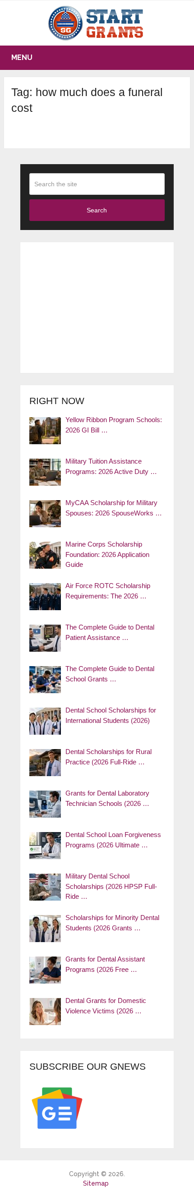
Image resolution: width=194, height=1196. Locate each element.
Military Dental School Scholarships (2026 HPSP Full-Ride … (111, 886)
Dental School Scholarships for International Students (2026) (110, 715)
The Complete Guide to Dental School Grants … (109, 674)
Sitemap (96, 1183)
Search (97, 210)
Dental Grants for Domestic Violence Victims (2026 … (105, 1006)
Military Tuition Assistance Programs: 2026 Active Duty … (111, 466)
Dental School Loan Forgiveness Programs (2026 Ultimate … (113, 840)
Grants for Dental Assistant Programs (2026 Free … (105, 964)
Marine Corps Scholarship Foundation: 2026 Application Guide (107, 554)
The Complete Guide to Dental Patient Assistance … (109, 632)
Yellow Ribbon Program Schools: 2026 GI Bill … (113, 425)
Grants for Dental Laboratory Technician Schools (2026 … (107, 798)
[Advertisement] (97, 307)
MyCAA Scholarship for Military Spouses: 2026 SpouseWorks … (113, 508)
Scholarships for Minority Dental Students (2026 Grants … (112, 923)
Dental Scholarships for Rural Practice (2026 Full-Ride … (108, 757)
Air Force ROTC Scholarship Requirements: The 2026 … (107, 591)
